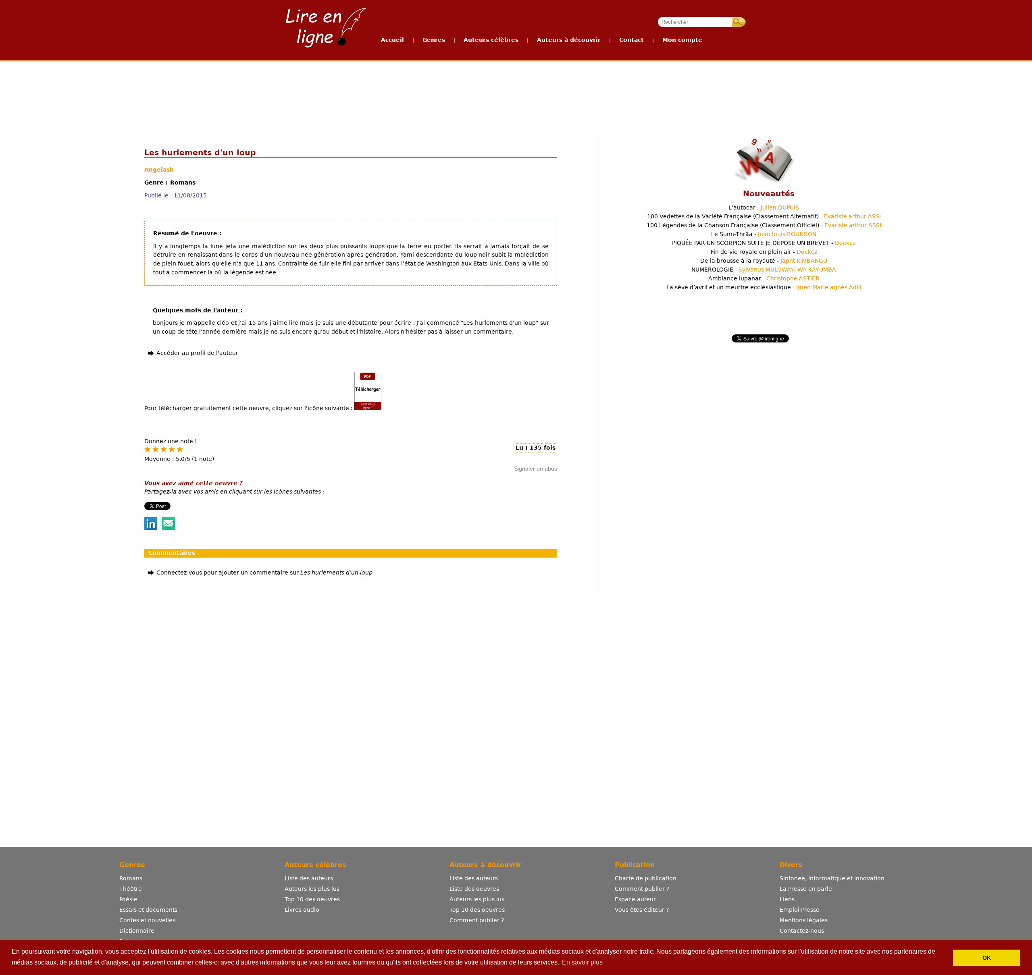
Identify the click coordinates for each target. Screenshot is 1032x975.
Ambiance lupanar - (764, 278)
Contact (631, 40)
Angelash (159, 169)
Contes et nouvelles (147, 920)
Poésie (128, 899)
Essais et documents (148, 910)
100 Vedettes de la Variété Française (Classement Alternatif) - (764, 216)
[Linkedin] (150, 528)
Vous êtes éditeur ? (642, 910)
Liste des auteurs (309, 878)
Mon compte (682, 40)
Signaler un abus (535, 468)
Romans (130, 878)
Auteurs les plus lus (312, 889)
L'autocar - (763, 207)
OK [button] (986, 957)
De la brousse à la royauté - (763, 260)
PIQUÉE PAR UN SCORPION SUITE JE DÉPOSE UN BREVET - (763, 243)
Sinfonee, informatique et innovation (832, 878)
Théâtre (130, 889)
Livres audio (302, 910)
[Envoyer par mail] (168, 528)
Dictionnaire (136, 930)
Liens (787, 899)
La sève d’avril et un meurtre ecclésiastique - (763, 287)
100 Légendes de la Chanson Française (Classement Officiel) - (764, 225)
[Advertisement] (515, 92)
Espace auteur (635, 899)
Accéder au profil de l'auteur (197, 353)
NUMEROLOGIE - (763, 269)
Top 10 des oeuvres (312, 899)
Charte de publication (645, 878)
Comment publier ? (476, 920)
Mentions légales (804, 920)
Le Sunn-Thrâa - (763, 234)
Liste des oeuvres (474, 889)
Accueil (392, 40)
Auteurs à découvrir (569, 40)
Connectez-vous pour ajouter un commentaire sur (264, 572)
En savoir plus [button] (582, 962)
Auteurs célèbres (491, 40)
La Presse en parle (806, 889)
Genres (433, 40)
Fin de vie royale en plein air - (764, 252)
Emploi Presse (800, 910)
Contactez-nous (802, 930)
